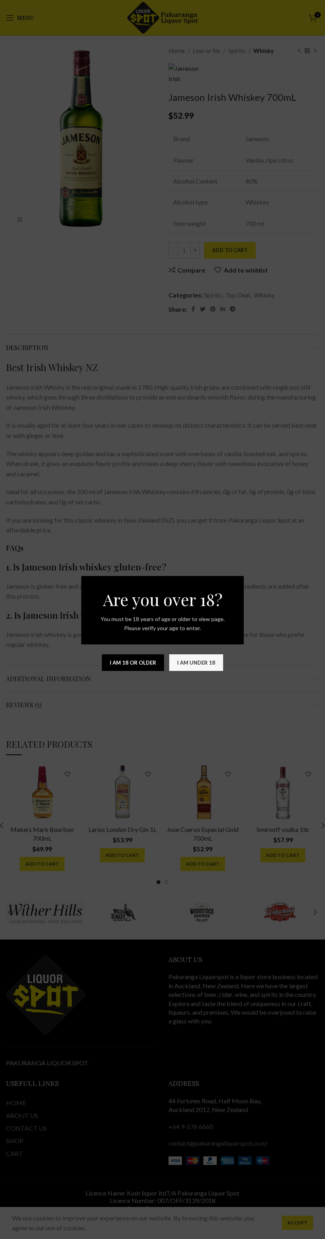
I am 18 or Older (133, 662)
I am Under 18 (196, 662)
